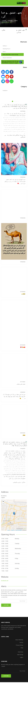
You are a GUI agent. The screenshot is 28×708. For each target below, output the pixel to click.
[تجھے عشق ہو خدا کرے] (14, 513)
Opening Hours (6, 48)
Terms (21, 642)
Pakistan (10, 20)
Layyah (4, 20)
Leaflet (8, 530)
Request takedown (7, 57)
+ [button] (3, 502)
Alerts (4, 51)
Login (21, 657)
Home (16, 20)
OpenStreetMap (19, 530)
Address (5, 46)
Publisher (5, 90)
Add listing (20, 654)
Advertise (20, 652)
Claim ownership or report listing (10, 54)
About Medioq (19, 639)
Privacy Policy (19, 645)
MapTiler (13, 530)
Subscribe (6, 605)
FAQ (22, 648)
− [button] (3, 504)
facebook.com (4, 580)
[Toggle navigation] (24, 3)
